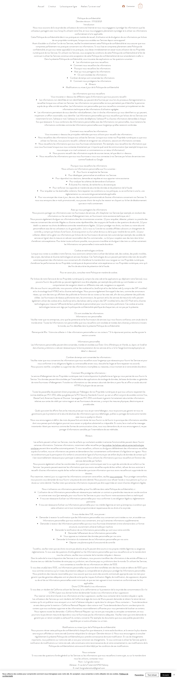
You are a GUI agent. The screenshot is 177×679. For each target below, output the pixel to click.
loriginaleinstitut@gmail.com (92, 668)
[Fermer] (174, 675)
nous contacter (116, 476)
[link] (140, 5)
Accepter (165, 675)
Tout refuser (152, 675)
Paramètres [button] (139, 675)
